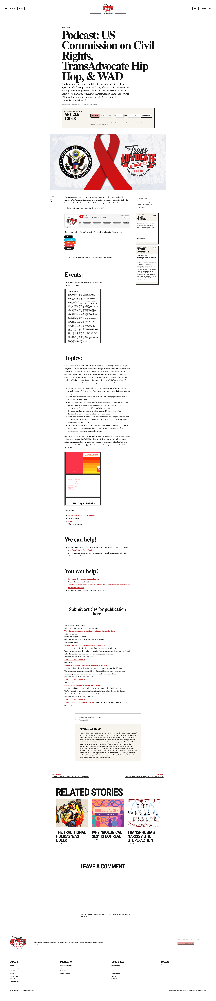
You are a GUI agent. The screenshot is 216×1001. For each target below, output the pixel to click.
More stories (141, 207)
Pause (103, 115)
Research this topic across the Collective (79, 702)
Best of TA (12, 970)
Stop (109, 115)
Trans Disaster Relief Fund (82, 550)
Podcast (94, 717)
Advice (113, 970)
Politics (99, 717)
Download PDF (146, 115)
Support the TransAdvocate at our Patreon (83, 579)
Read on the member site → (74, 660)
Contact (203, 8)
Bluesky (163, 965)
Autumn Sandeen (14, 981)
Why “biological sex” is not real (107, 834)
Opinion (12, 965)
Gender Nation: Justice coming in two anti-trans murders (144, 777)
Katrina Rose (13, 978)
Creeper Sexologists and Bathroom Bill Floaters (82, 685)
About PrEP (72, 521)
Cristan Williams (67, 27)
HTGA (94, 282)
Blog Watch (114, 978)
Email (51, 199)
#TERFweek (114, 968)
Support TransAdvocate (186, 943)
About (195, 8)
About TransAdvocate (66, 965)
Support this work (65, 973)
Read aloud (95, 115)
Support (12, 8)
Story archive (64, 970)
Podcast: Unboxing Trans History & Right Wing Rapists (70, 777)
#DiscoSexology (115, 965)
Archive (21, 8)
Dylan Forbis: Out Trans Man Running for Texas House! (85, 645)
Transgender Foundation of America (81, 516)
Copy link (52, 201)
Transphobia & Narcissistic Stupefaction (142, 836)
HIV (87, 720)
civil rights (83, 720)
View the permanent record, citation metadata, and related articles (89, 631)
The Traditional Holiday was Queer (71, 836)
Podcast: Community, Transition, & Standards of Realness (85, 665)
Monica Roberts (14, 976)
